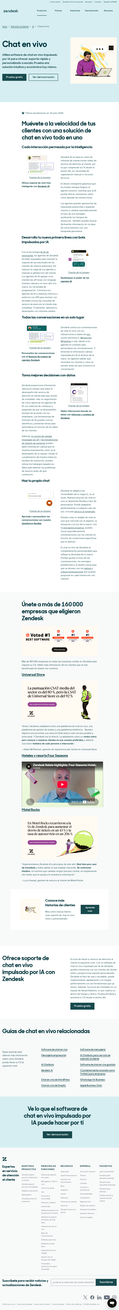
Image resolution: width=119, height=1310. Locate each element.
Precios (58, 11)
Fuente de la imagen (40, 177)
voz (88, 334)
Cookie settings (58, 1304)
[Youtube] (107, 1297)
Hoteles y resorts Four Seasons (45, 756)
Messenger (85, 337)
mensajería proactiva (73, 527)
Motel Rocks (31, 810)
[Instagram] (114, 1297)
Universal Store (33, 675)
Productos (42, 11)
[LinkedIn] (99, 1297)
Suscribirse (106, 1282)
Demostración (91, 11)
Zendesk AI (43, 186)
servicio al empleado (84, 511)
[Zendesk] (4, 1163)
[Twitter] (85, 1297)
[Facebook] (92, 1297)
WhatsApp (66, 341)
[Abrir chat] (112, 1303)
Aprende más (90, 909)
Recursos (108, 11)
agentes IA (66, 281)
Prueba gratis (14, 77)
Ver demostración (43, 77)
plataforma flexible (31, 523)
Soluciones (75, 11)
